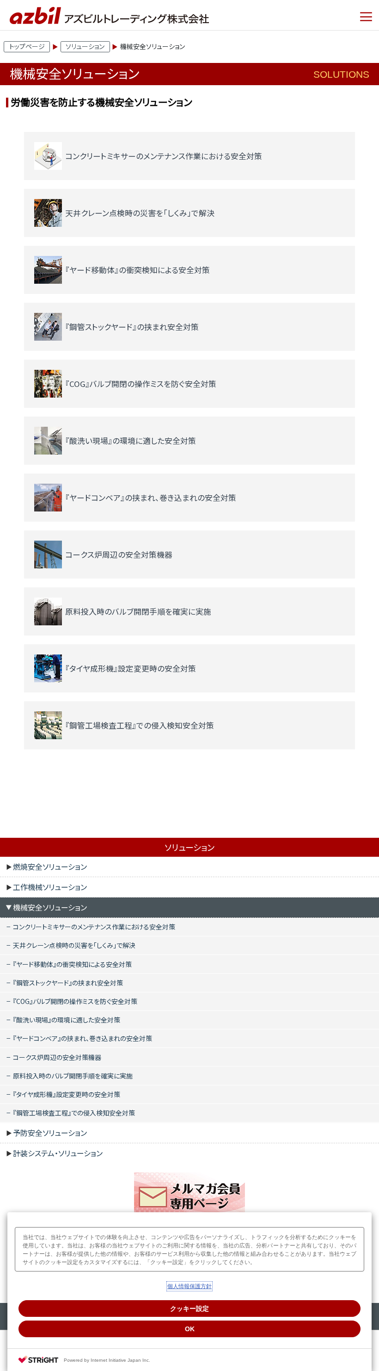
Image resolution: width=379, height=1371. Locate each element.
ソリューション (85, 46)
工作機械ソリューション (50, 886)
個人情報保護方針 (189, 1286)
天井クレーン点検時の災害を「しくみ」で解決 (74, 945)
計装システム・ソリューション (58, 1153)
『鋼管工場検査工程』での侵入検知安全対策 (74, 1112)
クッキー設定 (189, 1308)
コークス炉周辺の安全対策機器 (57, 1057)
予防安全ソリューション (50, 1132)
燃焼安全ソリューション (50, 866)
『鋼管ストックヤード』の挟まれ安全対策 (68, 982)
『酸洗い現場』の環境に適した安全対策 (66, 1019)
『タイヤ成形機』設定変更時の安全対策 (66, 1094)
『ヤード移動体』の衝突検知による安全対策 (72, 964)
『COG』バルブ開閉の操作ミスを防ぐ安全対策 (75, 1001)
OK (190, 1329)
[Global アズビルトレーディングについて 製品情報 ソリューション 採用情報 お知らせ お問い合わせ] (366, 16)
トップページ (27, 46)
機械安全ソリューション (50, 907)
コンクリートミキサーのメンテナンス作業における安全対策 (94, 926)
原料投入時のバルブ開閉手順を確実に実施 (73, 1075)
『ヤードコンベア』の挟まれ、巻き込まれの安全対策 (82, 1038)
